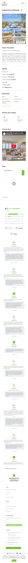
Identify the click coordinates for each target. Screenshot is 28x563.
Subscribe (14, 530)
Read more (4, 64)
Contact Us (13, 553)
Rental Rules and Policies (10, 508)
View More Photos (20, 42)
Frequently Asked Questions (11, 506)
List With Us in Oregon (10, 497)
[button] (23, 3)
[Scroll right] (24, 119)
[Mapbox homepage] (5, 197)
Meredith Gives (8, 511)
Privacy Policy (12, 556)
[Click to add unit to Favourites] (21, 10)
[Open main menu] (25, 3)
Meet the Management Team (11, 489)
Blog (6, 503)
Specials (7, 494)
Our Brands (8, 492)
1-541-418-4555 (10, 549)
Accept (14, 560)
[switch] (5, 170)
